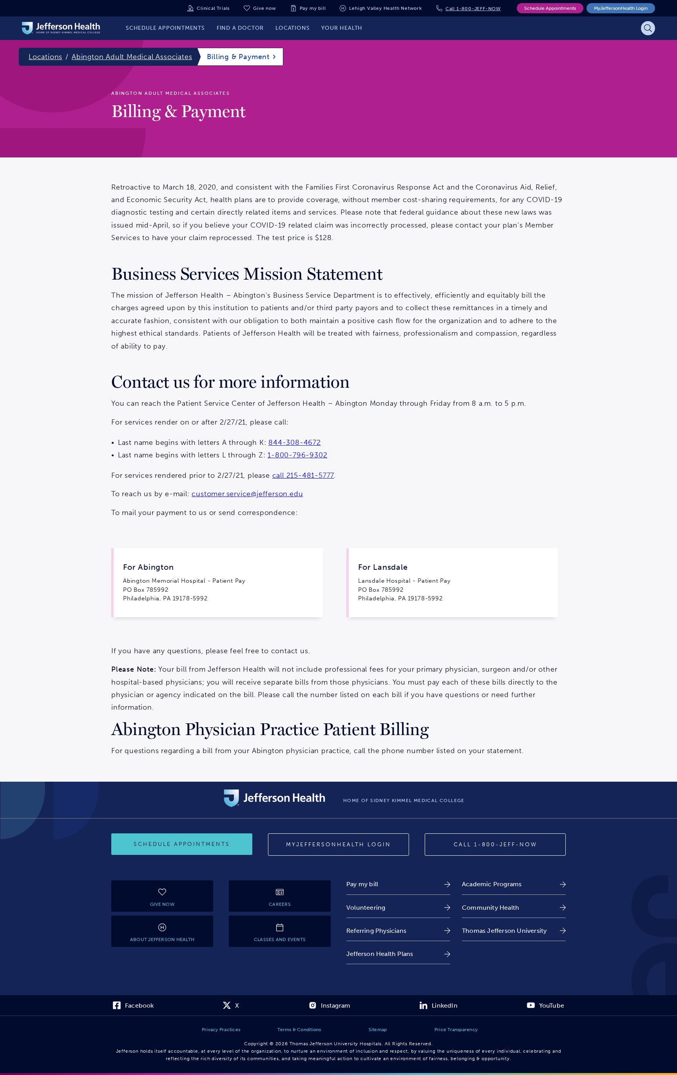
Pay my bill (313, 8)
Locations (45, 56)
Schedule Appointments (550, 8)
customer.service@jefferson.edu (247, 494)
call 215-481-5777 (303, 475)
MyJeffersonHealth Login (621, 8)
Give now (264, 8)
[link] (398, 884)
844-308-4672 (294, 442)
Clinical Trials (213, 8)
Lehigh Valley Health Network (385, 8)
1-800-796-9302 (297, 455)
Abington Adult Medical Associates (132, 56)
